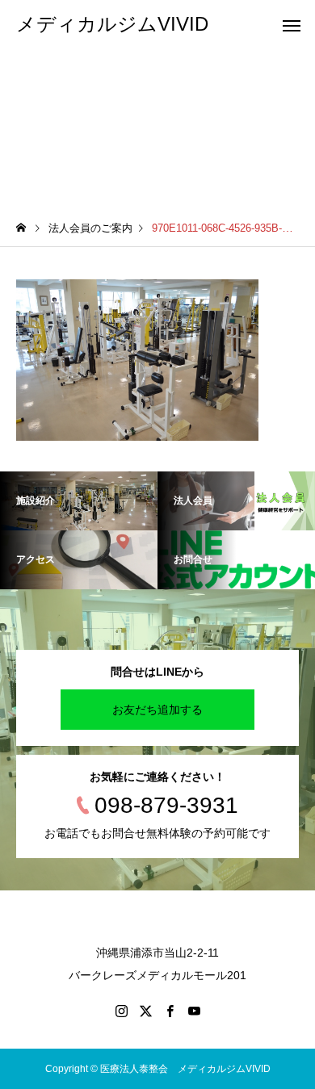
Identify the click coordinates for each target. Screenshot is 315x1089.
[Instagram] (121, 1011)
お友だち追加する (157, 709)
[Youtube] (194, 1011)
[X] (145, 1011)
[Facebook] (170, 1011)
